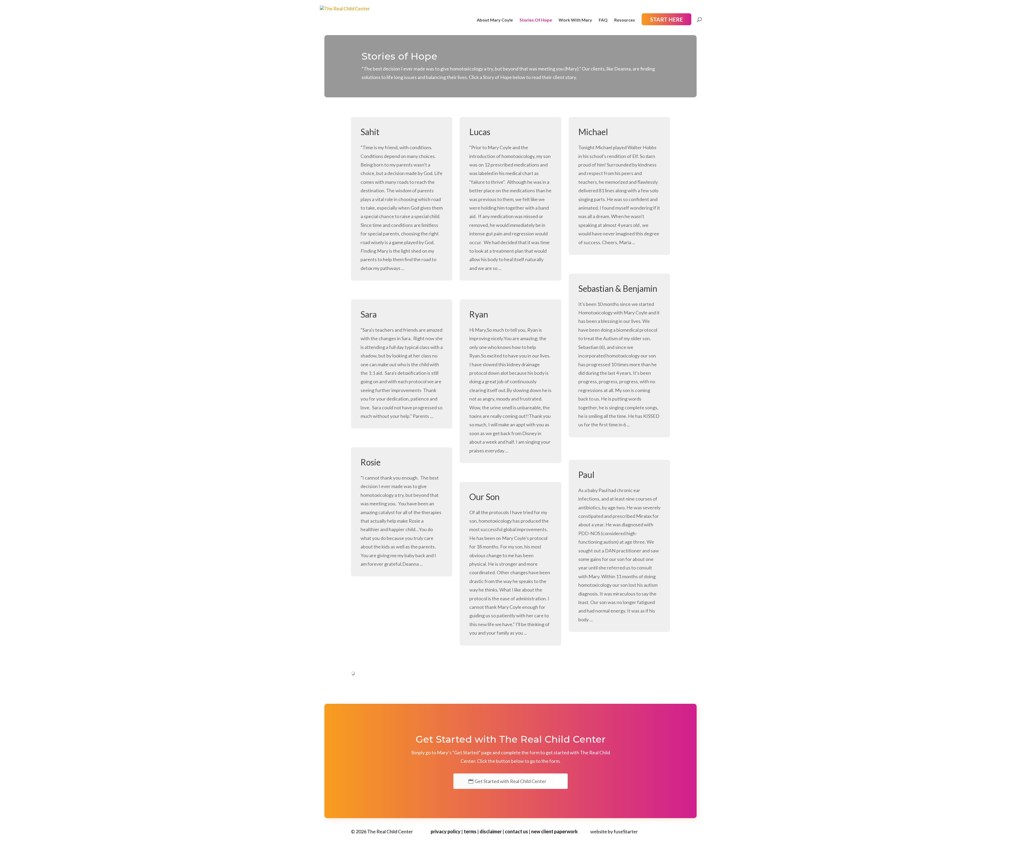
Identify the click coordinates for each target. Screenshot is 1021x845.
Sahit (370, 132)
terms (470, 831)
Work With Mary (575, 20)
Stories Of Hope (536, 20)
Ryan (478, 314)
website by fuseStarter (614, 831)
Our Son (484, 497)
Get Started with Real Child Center (510, 781)
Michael (593, 132)
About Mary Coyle (495, 20)
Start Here (666, 19)
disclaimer (491, 831)
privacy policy (446, 831)
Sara (369, 314)
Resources (624, 20)
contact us (516, 831)
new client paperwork (554, 831)
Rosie (370, 462)
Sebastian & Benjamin (617, 288)
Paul (586, 474)
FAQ (603, 20)
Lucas (479, 132)
